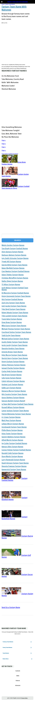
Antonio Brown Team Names (12, 352)
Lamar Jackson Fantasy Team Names (15, 411)
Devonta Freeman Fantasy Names (14, 466)
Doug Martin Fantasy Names (12, 456)
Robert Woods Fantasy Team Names (15, 312)
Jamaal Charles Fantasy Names (13, 368)
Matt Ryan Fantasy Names (11, 420)
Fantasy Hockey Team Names (15, 175)
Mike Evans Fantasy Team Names (14, 326)
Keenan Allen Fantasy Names (12, 447)
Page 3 (4, 147)
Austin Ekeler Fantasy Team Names (15, 342)
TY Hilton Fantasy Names (11, 284)
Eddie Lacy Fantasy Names (11, 388)
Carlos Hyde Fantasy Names (12, 371)
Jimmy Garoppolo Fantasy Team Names (16, 296)
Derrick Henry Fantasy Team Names (15, 358)
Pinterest (18, 680)
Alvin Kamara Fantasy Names (12, 252)
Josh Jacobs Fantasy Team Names (14, 306)
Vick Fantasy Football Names (12, 299)
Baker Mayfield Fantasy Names (13, 268)
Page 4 (4, 150)
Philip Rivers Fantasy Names (12, 430)
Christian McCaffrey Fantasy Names (15, 278)
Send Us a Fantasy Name (11, 607)
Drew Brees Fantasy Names (12, 322)
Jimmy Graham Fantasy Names (13, 361)
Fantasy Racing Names (17, 537)
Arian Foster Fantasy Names (12, 433)
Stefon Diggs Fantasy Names (12, 281)
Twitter (17, 675)
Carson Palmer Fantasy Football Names (16, 450)
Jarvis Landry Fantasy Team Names (14, 345)
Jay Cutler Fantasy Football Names (14, 443)
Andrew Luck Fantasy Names (12, 384)
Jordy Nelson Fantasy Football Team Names (15, 289)
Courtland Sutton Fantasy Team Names (16, 332)
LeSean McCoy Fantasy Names (13, 424)
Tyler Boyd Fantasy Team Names (13, 309)
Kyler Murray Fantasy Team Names (14, 355)
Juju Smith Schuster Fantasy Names (15, 258)
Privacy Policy (24, 698)
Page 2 (4, 144)
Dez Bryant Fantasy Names (12, 375)
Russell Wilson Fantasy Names (13, 407)
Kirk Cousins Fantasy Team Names (14, 394)
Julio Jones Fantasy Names (11, 378)
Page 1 (4, 140)
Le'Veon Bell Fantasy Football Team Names (17, 404)
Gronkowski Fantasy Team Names (14, 427)
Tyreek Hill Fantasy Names (11, 261)
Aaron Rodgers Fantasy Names (13, 397)
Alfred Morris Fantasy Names (12, 440)
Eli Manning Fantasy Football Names (15, 293)
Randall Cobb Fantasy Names (12, 453)
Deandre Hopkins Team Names (13, 348)
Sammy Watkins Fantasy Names (13, 437)
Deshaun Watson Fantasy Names (14, 255)
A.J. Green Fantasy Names (11, 417)
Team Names (6, 653)
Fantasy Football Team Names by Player (15, 187)
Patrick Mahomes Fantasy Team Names (16, 414)
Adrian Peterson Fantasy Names (13, 365)
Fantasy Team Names (10, 4)
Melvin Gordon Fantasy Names (13, 245)
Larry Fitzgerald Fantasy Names (13, 460)
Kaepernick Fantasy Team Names (14, 469)
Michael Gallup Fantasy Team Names (15, 339)
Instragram (17, 685)
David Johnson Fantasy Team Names (15, 463)
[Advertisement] (17, 44)
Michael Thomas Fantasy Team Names (16, 329)
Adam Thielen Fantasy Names (13, 275)
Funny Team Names (7, 647)
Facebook (17, 670)
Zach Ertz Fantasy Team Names (13, 303)
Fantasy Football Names (14, 479)
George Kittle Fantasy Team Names (14, 265)
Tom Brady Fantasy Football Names (15, 248)
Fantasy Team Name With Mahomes (17, 2)
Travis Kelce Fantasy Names (12, 319)
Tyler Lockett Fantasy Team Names (14, 316)
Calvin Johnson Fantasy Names (13, 381)
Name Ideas (6, 658)
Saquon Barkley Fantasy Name (13, 401)
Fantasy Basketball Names (14, 518)
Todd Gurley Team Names (11, 335)
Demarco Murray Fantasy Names (14, 391)
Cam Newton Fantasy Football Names (15, 271)
